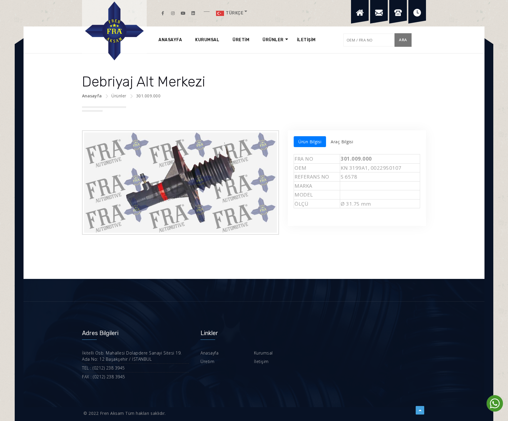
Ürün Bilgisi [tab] (309, 141)
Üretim (207, 361)
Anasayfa (92, 96)
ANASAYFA (170, 39)
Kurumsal (263, 353)
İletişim (261, 361)
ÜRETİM (241, 39)
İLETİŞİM (306, 39)
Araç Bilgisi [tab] (342, 141)
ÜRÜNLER (273, 39)
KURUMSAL (207, 39)
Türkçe (234, 13)
